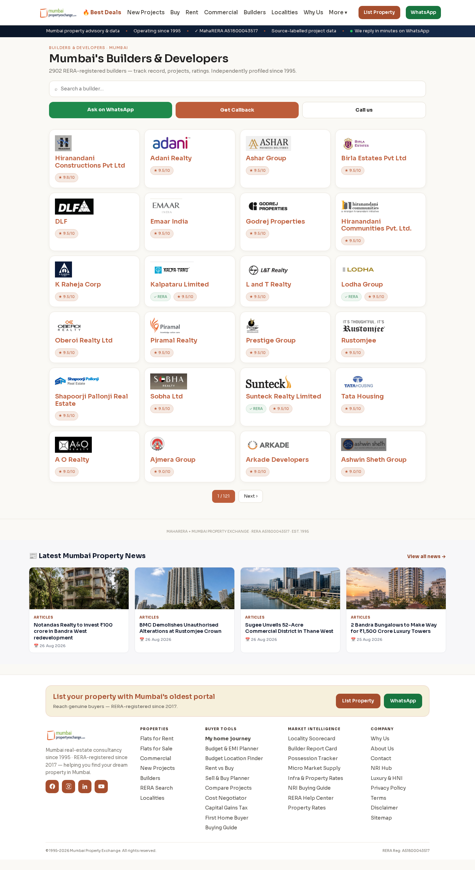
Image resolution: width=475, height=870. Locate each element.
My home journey (228, 738)
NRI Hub (381, 768)
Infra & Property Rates (315, 778)
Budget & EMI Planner (231, 749)
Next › (251, 496)
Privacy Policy (388, 788)
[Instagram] (68, 786)
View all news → (426, 556)
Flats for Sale (156, 749)
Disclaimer (384, 808)
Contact (381, 758)
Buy (175, 12)
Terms (378, 798)
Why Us (313, 12)
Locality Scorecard (311, 738)
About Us (382, 749)
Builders (255, 12)
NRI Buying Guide (309, 788)
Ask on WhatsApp (110, 109)
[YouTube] (101, 786)
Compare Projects (228, 788)
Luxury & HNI (387, 778)
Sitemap (381, 818)
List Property (379, 12)
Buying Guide (221, 827)
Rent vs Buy (219, 768)
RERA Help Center (310, 798)
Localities (285, 12)
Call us (364, 110)
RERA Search (156, 788)
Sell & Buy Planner (227, 778)
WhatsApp (423, 12)
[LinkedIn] (84, 786)
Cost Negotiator (226, 798)
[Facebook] (52, 786)
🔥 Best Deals (102, 12)
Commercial (221, 12)
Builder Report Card (312, 749)
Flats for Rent (157, 738)
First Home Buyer (226, 818)
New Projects (145, 12)
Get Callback (237, 110)
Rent (192, 12)
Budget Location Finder (234, 758)
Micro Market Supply (314, 768)
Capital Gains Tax (226, 808)
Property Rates (307, 808)
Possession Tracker (313, 758)
